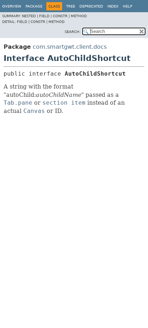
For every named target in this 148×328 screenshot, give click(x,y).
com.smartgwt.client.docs (70, 46)
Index (113, 6)
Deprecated (91, 6)
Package (34, 6)
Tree (70, 6)
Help (127, 6)
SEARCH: (72, 32)
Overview (11, 6)
